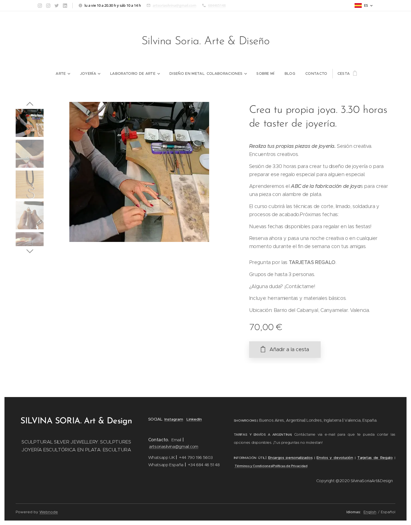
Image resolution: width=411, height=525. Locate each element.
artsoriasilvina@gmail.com (174, 5)
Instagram (173, 419)
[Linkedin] (65, 5)
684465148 (217, 5)
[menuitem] (63, 73)
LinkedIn (194, 419)
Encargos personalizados (290, 457)
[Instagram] (39, 5)
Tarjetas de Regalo (375, 457)
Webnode (48, 512)
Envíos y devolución (334, 457)
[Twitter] (56, 5)
